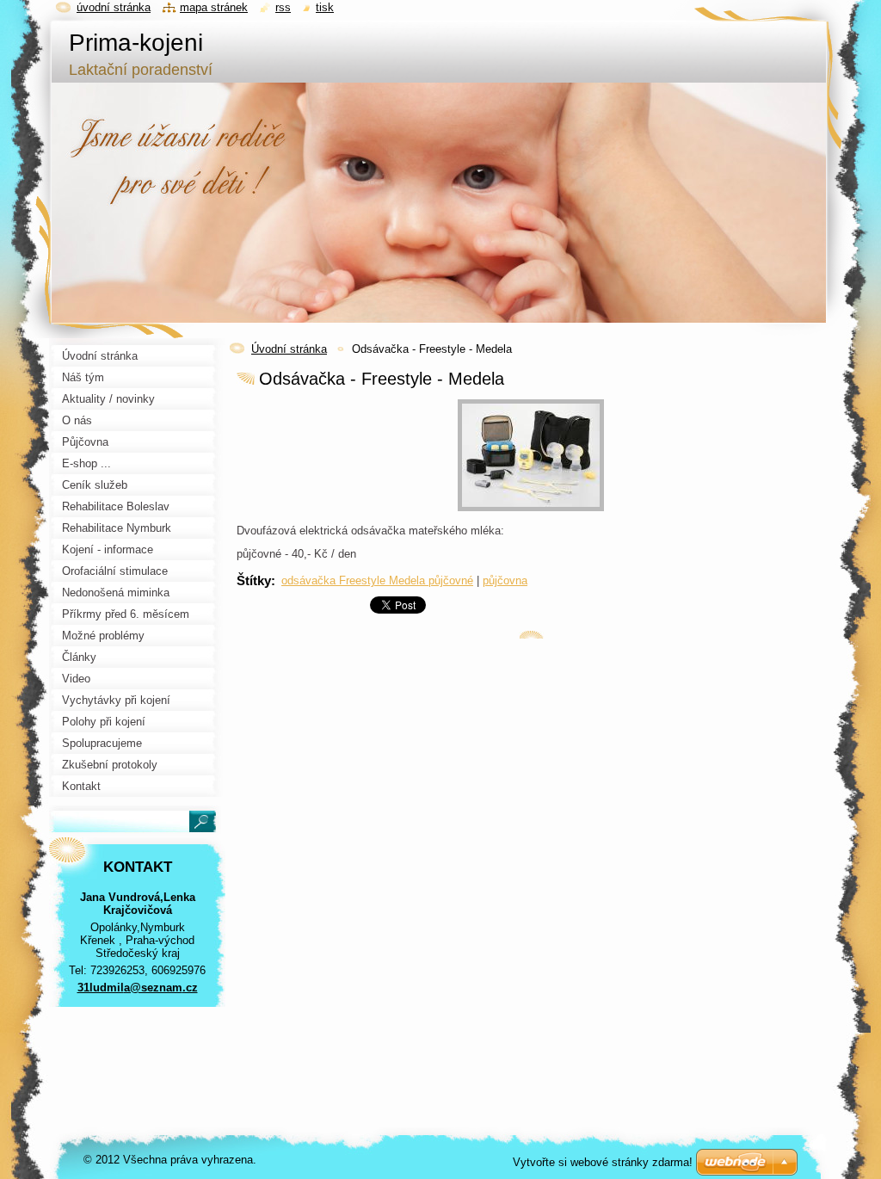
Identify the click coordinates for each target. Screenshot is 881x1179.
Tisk (325, 7)
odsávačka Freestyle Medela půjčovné (377, 580)
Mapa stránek (214, 7)
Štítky (254, 580)
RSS (283, 7)
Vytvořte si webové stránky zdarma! (603, 1162)
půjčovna (505, 580)
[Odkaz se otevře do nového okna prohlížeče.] (530, 511)
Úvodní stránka (289, 349)
